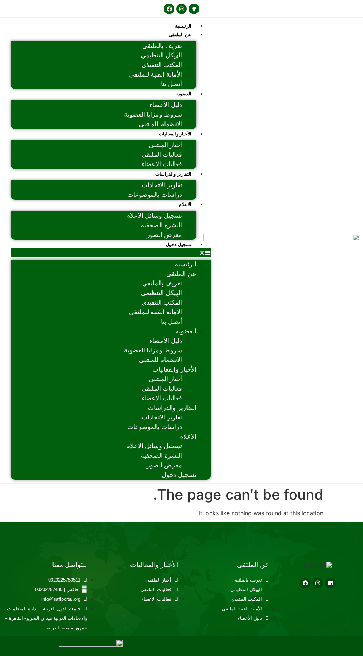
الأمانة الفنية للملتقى (155, 74)
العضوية (183, 93)
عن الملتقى (180, 34)
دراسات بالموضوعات (154, 194)
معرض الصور (164, 234)
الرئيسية (183, 26)
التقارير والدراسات (173, 174)
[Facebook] (169, 9)
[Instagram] (181, 9)
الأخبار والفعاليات (175, 134)
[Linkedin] (194, 9)
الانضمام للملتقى (160, 124)
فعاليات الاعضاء (161, 164)
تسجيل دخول (178, 244)
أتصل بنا (171, 84)
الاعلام (185, 204)
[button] (111, 252)
